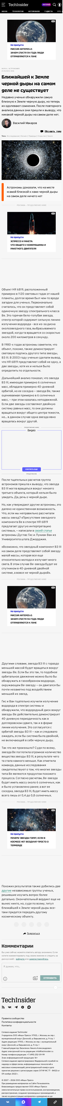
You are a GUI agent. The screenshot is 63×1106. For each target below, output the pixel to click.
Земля (50, 136)
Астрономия (14, 69)
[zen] (22, 1007)
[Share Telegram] (39, 1102)
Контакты (7, 1025)
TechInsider (18, 4)
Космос (24, 136)
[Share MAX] (23, 1102)
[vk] (9, 1007)
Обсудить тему (53, 131)
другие (6, 891)
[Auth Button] (59, 4)
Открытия (41, 136)
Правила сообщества (13, 1018)
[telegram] (16, 1007)
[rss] (3, 1007)
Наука (4, 69)
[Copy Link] (55, 1102)
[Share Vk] (8, 1102)
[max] (29, 1007)
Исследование (13, 136)
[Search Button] (54, 4)
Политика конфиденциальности (19, 1022)
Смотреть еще (31, 469)
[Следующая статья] (31, 987)
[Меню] (3, 4)
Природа (32, 136)
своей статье (43, 531)
